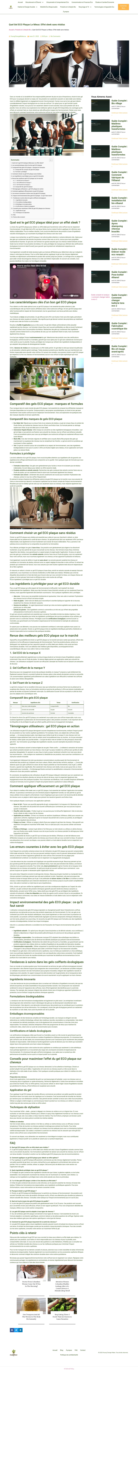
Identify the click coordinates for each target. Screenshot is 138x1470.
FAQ (14, 215)
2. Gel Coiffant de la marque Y (23, 182)
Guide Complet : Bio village (120, 102)
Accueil (20, 2)
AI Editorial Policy (69, 1369)
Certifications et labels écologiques (25, 206)
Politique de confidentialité (69, 1355)
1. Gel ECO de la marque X (22, 180)
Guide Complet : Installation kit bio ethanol (120, 201)
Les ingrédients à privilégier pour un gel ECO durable (28, 176)
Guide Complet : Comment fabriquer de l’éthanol (120, 176)
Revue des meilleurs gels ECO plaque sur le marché (27, 178)
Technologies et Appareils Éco (104, 7)
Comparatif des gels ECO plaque (23, 186)
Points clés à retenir (19, 217)
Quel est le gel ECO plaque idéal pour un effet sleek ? (28, 163)
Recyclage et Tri (84, 7)
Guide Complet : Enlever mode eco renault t (120, 252)
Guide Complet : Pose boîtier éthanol (120, 275)
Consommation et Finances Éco (82, 2)
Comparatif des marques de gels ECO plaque (27, 169)
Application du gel (20, 210)
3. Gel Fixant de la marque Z (22, 184)
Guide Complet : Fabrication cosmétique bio (120, 326)
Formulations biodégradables (24, 202)
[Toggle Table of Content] (50, 160)
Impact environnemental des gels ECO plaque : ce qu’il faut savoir (32, 195)
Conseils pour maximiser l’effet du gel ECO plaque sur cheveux (31, 208)
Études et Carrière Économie (104, 2)
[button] (12, 1330)
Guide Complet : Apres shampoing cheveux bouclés (120, 226)
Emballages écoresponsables (24, 204)
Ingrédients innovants (22, 200)
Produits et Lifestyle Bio (68, 7)
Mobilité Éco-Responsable (48, 7)
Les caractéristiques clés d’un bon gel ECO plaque (27, 165)
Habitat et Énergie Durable (26, 7)
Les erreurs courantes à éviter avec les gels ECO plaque (28, 193)
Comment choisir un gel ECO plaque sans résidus (26, 174)
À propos (66, 12)
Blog (61, 1350)
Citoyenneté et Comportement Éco (57, 2)
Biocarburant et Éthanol (33, 2)
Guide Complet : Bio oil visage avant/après (120, 349)
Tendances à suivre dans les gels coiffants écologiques (29, 198)
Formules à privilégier (21, 171)
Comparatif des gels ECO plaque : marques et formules (28, 167)
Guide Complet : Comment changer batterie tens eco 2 (120, 300)
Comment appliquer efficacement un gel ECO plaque (27, 191)
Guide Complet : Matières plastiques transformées (120, 125)
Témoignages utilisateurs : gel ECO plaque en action (27, 189)
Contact (82, 1350)
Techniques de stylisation (22, 212)
